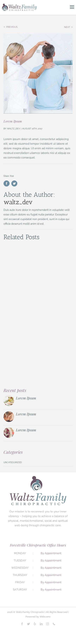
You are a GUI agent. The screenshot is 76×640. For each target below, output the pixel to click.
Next (67, 27)
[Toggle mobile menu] (72, 7)
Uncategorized (13, 462)
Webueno (45, 616)
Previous (11, 27)
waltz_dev (13, 128)
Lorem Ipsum (26, 397)
